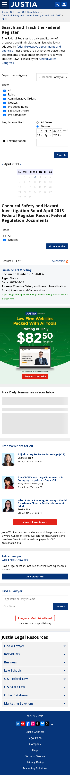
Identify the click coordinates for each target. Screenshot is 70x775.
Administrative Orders (21, 98)
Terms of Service (35, 756)
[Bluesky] (42, 724)
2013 (59, 15)
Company (35, 744)
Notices (12, 102)
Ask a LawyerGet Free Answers (15, 558)
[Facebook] (28, 724)
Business (10, 662)
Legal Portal (35, 738)
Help (35, 750)
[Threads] (38, 724)
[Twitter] (47, 724)
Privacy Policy (35, 762)
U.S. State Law (14, 687)
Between (46, 126)
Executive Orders (18, 111)
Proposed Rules (17, 107)
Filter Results (57, 246)
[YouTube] (23, 724)
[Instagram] (33, 724)
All (9, 90)
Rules (11, 94)
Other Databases (16, 695)
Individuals (12, 654)
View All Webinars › (35, 522)
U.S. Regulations (31, 12)
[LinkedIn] (18, 724)
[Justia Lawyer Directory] (52, 724)
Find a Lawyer (12, 591)
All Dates (46, 122)
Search (61, 155)
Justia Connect (35, 731)
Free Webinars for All (17, 446)
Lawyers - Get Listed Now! (35, 618)
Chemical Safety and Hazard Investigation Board (28, 15)
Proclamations (16, 115)
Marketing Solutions (18, 703)
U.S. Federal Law (16, 679)
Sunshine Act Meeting (17, 270)
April (4, 18)
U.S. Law (15, 12)
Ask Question (35, 576)
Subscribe (59, 261)
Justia (5, 12)
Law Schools (13, 670)
